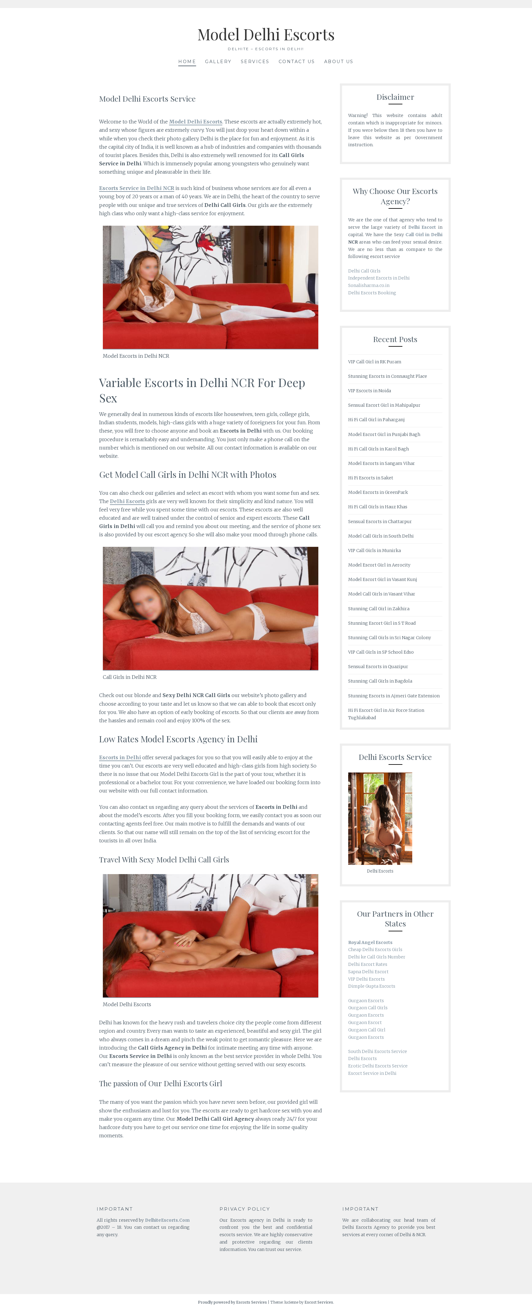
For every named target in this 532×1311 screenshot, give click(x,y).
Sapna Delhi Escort (368, 971)
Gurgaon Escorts (366, 1000)
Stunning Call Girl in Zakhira (378, 608)
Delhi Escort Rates (367, 964)
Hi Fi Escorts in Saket (370, 478)
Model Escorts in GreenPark (378, 492)
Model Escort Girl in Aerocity (379, 565)
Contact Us (297, 61)
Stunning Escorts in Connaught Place (387, 376)
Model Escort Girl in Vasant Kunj (382, 579)
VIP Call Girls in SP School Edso (381, 652)
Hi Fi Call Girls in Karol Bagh (378, 449)
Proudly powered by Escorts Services (232, 1302)
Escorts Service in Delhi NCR (136, 188)
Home (187, 61)
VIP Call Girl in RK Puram (374, 362)
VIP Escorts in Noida (369, 390)
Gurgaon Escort (365, 1022)
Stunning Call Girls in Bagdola (380, 681)
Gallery (218, 61)
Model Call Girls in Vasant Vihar (381, 594)
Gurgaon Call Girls (368, 1007)
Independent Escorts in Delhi (379, 278)
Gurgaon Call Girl (366, 1030)
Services (255, 61)
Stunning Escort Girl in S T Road (382, 623)
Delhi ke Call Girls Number (376, 957)
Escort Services (318, 1302)
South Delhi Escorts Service (377, 1051)
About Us (339, 61)
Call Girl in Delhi (423, 234)
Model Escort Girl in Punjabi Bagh (384, 434)
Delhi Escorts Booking (372, 293)
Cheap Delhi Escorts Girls (375, 949)
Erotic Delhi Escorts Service (378, 1066)
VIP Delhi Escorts (366, 979)
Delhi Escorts (362, 1058)
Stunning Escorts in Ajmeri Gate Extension (394, 696)
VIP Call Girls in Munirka (374, 550)
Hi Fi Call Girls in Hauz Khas (377, 507)
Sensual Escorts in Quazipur (378, 666)
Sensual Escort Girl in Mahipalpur (384, 405)
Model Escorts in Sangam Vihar (381, 463)
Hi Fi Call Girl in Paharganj (376, 419)
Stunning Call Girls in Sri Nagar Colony (389, 637)
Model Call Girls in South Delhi (381, 536)
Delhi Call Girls (364, 271)
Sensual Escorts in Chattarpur (380, 521)
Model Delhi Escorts (266, 34)
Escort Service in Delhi (372, 1073)
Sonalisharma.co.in (368, 285)
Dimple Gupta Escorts (371, 986)
